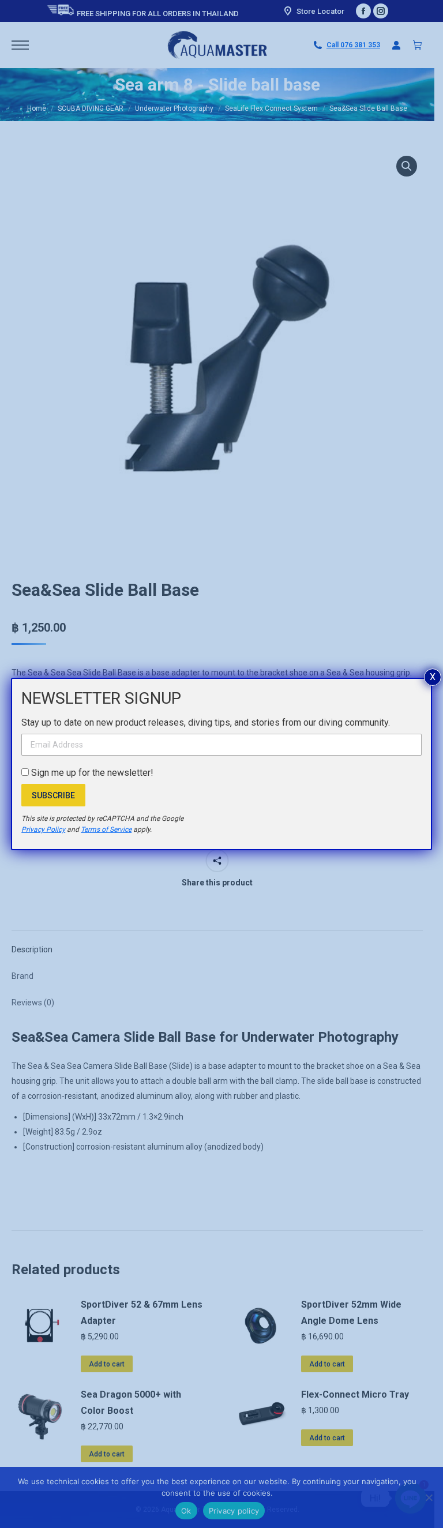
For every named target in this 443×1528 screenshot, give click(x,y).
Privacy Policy (43, 829)
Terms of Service (106, 829)
